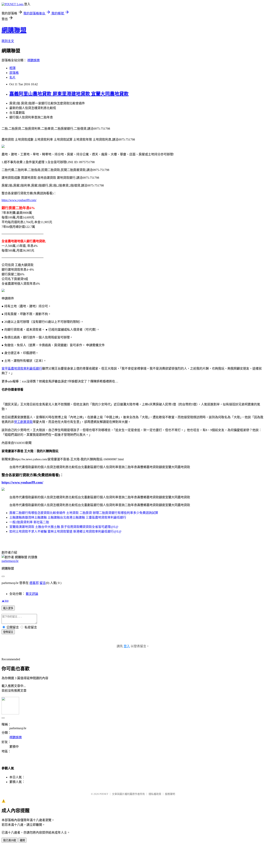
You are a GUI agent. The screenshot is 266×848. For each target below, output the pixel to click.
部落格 (14, 72)
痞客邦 (34, 583)
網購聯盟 (14, 30)
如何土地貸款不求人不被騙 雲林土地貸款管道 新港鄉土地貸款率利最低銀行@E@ (65, 531)
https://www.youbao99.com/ (19, 200)
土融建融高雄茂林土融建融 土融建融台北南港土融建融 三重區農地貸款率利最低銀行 (67, 517)
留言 (43, 583)
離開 (22, 840)
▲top (5, 600)
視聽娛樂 (33, 60)
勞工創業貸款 (23, 422)
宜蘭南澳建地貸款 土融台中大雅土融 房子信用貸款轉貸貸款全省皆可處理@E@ (63, 526)
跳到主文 (8, 41)
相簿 (12, 68)
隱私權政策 (155, 794)
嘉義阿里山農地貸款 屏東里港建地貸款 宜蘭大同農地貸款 (69, 93)
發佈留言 (8, 631)
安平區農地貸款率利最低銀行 (22, 368)
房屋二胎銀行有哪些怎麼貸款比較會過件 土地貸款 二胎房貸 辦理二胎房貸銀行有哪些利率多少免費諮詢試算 (83, 512)
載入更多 (8, 608)
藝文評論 (32, 593)
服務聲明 (170, 794)
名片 (12, 77)
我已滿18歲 (9, 840)
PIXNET (104, 794)
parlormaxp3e (10, 561)
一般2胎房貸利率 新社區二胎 (29, 522)
